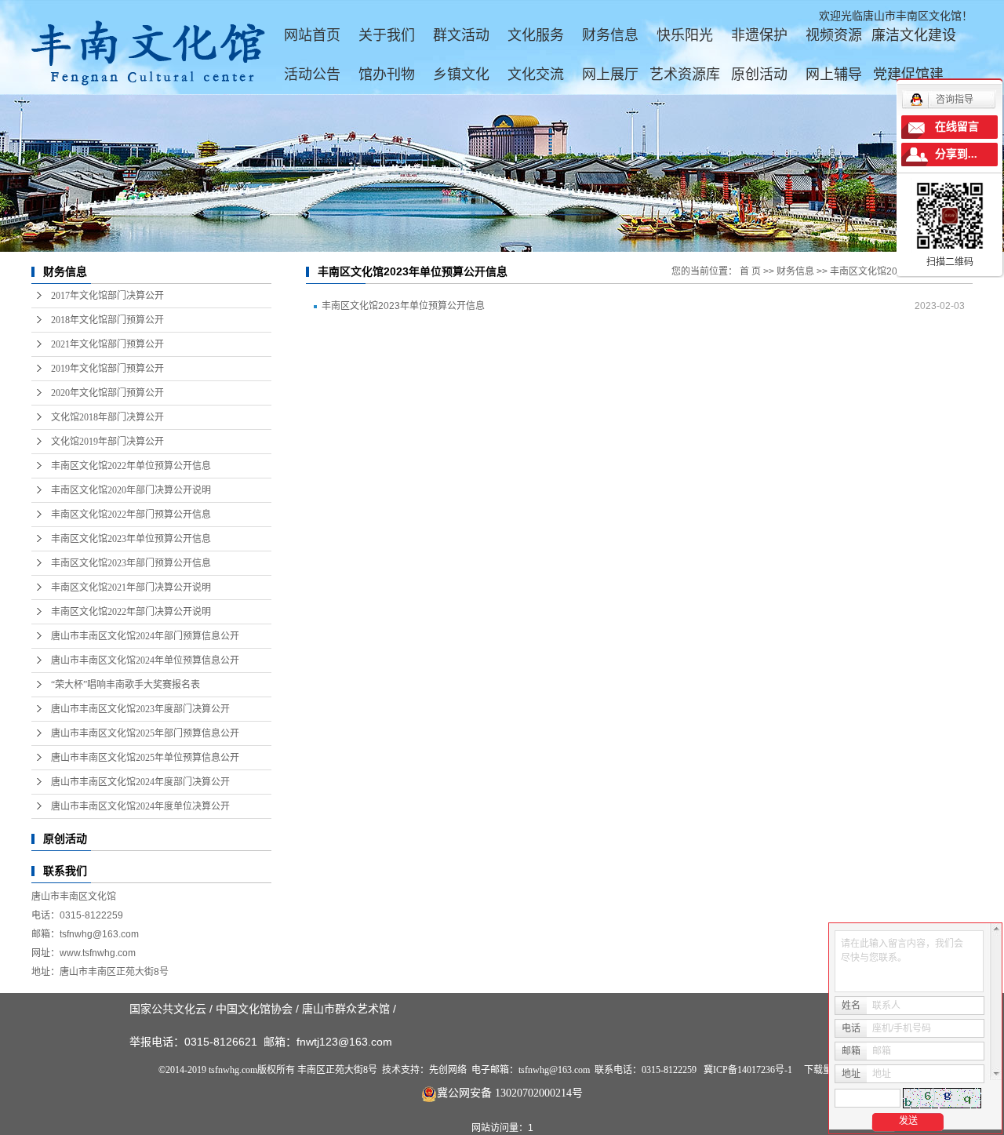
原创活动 (759, 74)
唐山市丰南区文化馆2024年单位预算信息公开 (145, 660)
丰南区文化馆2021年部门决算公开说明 (131, 587)
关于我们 (386, 35)
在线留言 (957, 127)
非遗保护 (759, 35)
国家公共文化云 (167, 1008)
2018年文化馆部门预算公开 (107, 320)
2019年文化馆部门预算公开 (107, 368)
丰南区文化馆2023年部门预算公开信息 (131, 563)
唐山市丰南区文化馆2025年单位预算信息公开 (145, 757)
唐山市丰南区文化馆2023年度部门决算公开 (140, 709)
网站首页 (312, 35)
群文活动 (461, 35)
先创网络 (448, 1069)
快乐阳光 (685, 35)
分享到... (956, 154)
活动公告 (312, 74)
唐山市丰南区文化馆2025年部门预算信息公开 (145, 733)
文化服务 (535, 35)
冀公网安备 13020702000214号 (510, 1093)
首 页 (750, 271)
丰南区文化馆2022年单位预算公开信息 (131, 465)
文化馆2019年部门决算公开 (107, 441)
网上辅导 (834, 74)
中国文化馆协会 (254, 1008)
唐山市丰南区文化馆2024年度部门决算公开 (140, 782)
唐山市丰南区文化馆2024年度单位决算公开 (140, 806)
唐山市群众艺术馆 (346, 1008)
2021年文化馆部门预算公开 (107, 344)
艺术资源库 (684, 74)
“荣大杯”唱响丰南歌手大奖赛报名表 (125, 684)
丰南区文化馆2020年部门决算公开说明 (131, 490)
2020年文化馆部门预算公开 (107, 392)
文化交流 (535, 74)
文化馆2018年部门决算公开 (107, 417)
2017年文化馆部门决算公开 (107, 295)
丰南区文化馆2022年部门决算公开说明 (131, 611)
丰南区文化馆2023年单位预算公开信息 (131, 538)
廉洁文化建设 (913, 35)
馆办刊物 (386, 74)
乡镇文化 (461, 74)
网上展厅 (610, 74)
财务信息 (610, 35)
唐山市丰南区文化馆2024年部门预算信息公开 (145, 636)
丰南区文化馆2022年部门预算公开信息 (131, 514)
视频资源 (834, 35)
